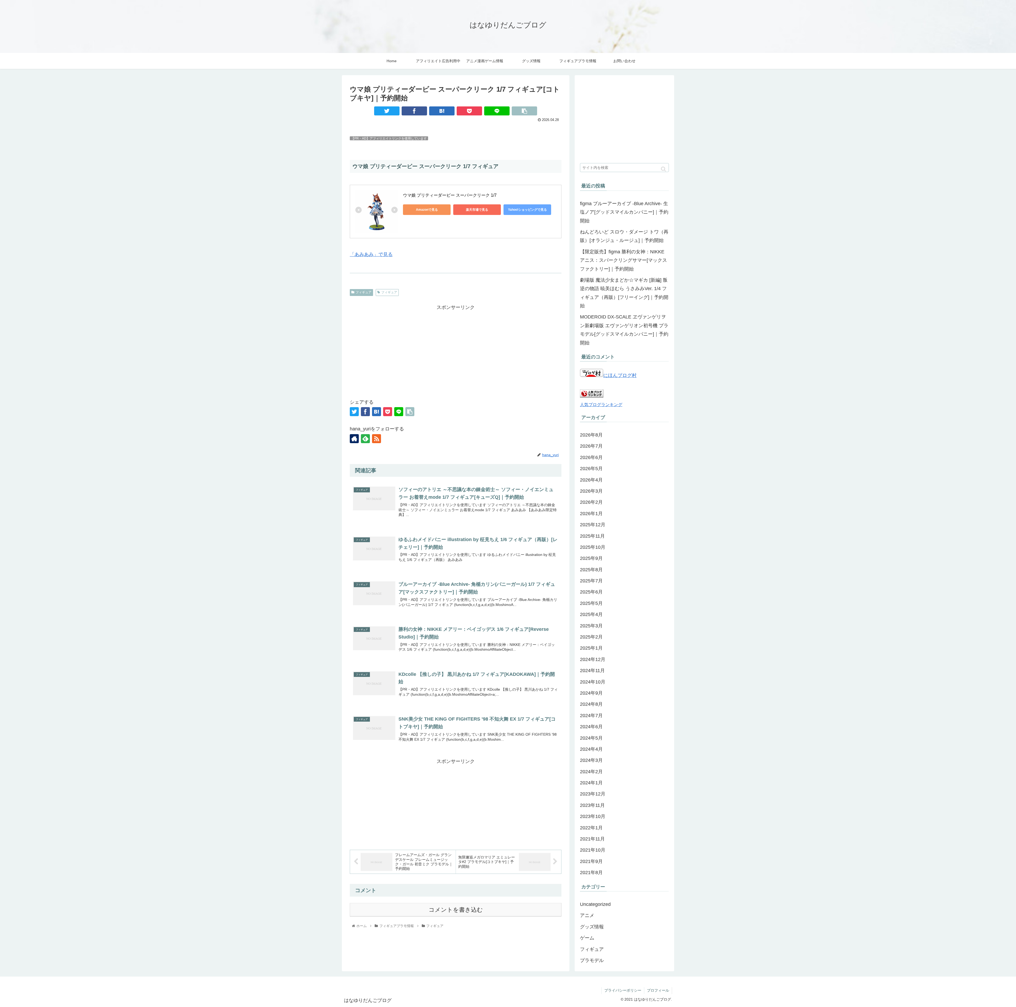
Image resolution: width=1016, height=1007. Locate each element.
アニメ (587, 915)
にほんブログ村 (620, 375)
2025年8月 (591, 569)
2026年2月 (591, 502)
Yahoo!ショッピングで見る (527, 210)
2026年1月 (591, 513)
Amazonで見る (427, 210)
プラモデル (592, 960)
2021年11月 (592, 839)
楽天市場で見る (477, 210)
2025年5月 (591, 603)
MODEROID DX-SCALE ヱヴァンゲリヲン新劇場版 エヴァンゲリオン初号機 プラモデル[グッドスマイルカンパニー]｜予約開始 (624, 329)
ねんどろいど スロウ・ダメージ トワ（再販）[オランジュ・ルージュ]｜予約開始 (624, 236)
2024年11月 (592, 670)
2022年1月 (591, 827)
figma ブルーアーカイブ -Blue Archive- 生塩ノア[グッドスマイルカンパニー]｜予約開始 (624, 212)
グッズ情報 (592, 926)
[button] (663, 169)
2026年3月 (591, 491)
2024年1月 (591, 782)
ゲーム (587, 938)
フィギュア (363, 292)
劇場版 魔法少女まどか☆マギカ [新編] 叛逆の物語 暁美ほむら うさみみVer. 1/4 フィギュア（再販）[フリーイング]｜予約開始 (624, 292)
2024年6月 (591, 726)
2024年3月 (591, 760)
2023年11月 (592, 805)
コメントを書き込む (456, 909)
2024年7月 (591, 715)
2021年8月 (591, 872)
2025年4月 (591, 614)
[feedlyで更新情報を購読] (365, 438)
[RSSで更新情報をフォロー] (376, 438)
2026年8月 (591, 435)
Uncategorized (595, 904)
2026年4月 (591, 480)
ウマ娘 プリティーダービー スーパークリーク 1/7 (450, 195)
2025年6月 (591, 592)
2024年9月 (591, 693)
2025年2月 (591, 637)
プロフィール (658, 990)
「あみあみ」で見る (371, 254)
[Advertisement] (455, 349)
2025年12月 (592, 524)
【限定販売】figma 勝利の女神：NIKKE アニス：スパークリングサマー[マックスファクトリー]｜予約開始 (623, 260)
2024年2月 (591, 771)
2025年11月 (592, 536)
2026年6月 (591, 457)
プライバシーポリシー (622, 990)
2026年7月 (591, 446)
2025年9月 (591, 558)
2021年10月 (592, 850)
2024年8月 (591, 704)
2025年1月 (591, 648)
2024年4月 (591, 749)
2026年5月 (591, 468)
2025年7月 (591, 580)
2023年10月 (592, 816)
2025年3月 (591, 625)
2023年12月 (592, 794)
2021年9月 (591, 861)
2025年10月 (592, 547)
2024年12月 (592, 659)
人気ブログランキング (601, 404)
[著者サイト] (354, 438)
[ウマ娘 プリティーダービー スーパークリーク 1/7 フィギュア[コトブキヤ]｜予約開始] (442, 110)
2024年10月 (592, 682)
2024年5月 (591, 738)
